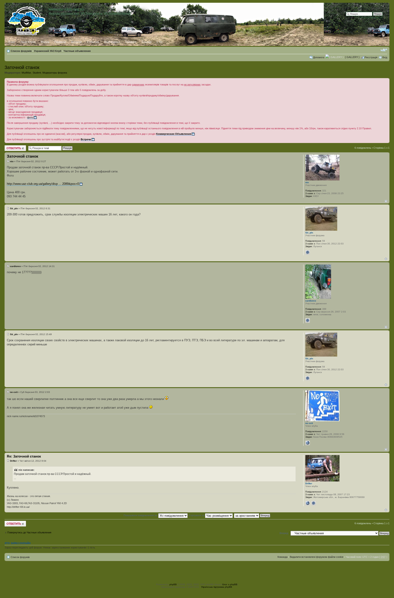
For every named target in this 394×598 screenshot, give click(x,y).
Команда (282, 557)
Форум (45, 42)
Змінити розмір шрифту (384, 50)
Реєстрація (371, 57)
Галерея (130, 42)
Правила (60, 42)
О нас (11, 42)
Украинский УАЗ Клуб (47, 51)
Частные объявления (77, 51)
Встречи (76, 42)
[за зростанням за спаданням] (252, 515)
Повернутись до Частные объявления (29, 532)
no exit (14, 392)
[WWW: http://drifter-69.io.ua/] (307, 503)
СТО (159, 42)
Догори (386, 201)
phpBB (173, 584)
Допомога (318, 57)
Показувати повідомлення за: (141, 515)
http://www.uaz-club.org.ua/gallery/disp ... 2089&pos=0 (43, 183)
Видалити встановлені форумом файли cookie (316, 557)
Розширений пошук (371, 17)
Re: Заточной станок (24, 456)
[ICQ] (307, 252)
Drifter (13, 461)
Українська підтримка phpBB (216, 587)
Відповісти (10, 146)
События (93, 42)
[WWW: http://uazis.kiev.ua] (307, 443)
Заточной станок (22, 67)
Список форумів (21, 51)
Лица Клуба (28, 42)
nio (11, 161)
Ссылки (146, 42)
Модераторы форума (54, 72)
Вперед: (284, 533)
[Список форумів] (27, 20)
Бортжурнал (112, 42)
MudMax (26, 72)
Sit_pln (14, 208)
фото (30, 117)
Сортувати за (197, 515)
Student (37, 72)
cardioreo (15, 266)
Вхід (384, 57)
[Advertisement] (197, 571)
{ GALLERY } (352, 57)
